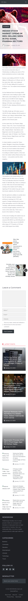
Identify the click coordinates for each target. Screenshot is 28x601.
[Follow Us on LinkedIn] (13, 569)
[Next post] (26, 270)
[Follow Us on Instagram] (10, 569)
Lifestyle (4, 553)
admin (8, 45)
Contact (21, 594)
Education (5, 547)
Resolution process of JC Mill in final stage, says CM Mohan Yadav (14, 442)
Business (6, 26)
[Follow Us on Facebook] (3, 569)
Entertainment (6, 550)
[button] (26, 2)
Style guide (18, 597)
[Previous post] (2, 248)
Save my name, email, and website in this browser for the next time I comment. (14, 324)
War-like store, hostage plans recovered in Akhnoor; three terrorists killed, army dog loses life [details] (17, 248)
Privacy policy (10, 597)
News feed (8, 594)
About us (14, 594)
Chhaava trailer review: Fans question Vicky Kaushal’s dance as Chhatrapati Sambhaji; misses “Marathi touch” (13, 387)
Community (5, 544)
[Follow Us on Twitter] (7, 569)
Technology (5, 556)
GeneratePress (14, 591)
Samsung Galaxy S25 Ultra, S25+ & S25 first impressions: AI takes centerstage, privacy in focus (13, 361)
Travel (4, 559)
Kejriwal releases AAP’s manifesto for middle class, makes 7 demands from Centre (19, 489)
